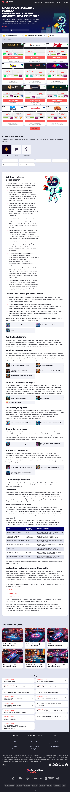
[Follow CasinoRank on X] (56, 770)
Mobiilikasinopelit (49, 2)
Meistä (54, 744)
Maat (15, 751)
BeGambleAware (13, 593)
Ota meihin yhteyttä (54, 747)
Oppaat (59, 2)
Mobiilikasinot (38, 2)
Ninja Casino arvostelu (35, 59)
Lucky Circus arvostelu (35, 81)
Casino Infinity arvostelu (35, 123)
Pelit (15, 747)
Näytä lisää (34, 128)
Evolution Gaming (34, 744)
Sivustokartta (15, 754)
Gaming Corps (34, 754)
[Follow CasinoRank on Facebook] (49, 770)
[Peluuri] (27, 783)
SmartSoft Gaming (34, 751)
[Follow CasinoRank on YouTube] (59, 770)
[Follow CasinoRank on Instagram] (52, 770)
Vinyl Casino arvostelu (57, 123)
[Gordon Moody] (48, 783)
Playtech (34, 749)
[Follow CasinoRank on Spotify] (62, 770)
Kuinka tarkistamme (54, 751)
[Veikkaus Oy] (13, 783)
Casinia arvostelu (57, 102)
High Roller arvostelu (35, 102)
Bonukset (15, 744)
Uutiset (66, 2)
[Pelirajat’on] (36, 783)
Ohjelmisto (15, 749)
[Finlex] (20, 783)
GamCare (11, 589)
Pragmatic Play (34, 747)
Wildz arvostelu (12, 81)
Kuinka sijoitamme (54, 749)
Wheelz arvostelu (57, 81)
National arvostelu (13, 102)
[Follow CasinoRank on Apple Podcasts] (66, 770)
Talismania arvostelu (13, 59)
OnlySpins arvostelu (12, 123)
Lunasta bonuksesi (13, 57)
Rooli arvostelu (57, 59)
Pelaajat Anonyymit (14, 596)
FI (3, 770)
